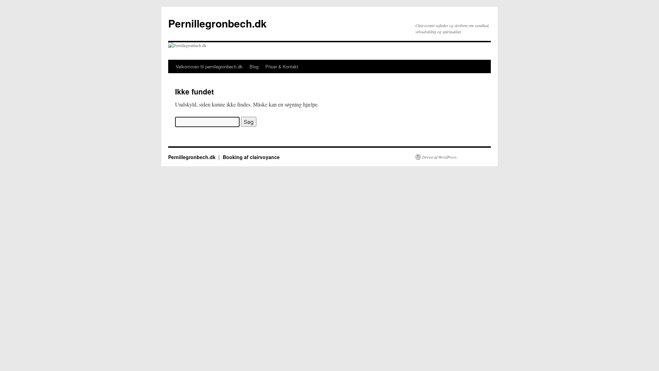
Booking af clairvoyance (251, 157)
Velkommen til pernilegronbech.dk (209, 66)
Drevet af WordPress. (440, 157)
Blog (254, 66)
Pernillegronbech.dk (217, 23)
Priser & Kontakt (281, 66)
